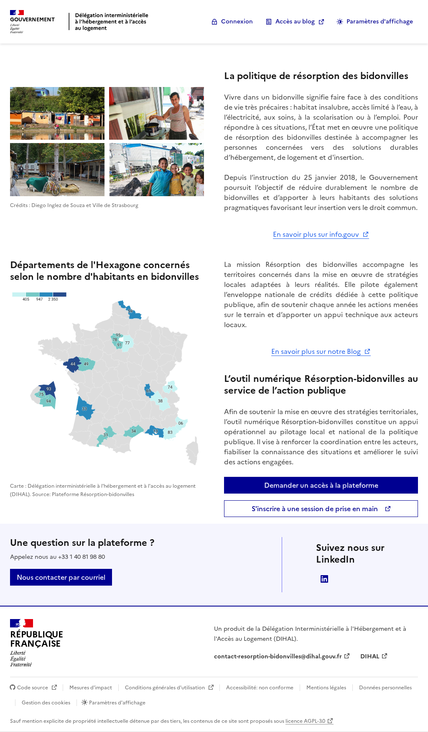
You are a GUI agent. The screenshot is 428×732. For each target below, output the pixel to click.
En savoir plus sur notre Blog (316, 351)
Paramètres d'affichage (379, 21)
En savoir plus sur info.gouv (317, 234)
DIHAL (370, 656)
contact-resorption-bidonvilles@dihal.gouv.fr (278, 656)
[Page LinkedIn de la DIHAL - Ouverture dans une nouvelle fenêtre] (324, 579)
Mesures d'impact (90, 687)
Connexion (237, 21)
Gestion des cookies (45, 702)
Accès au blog (295, 21)
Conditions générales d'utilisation (165, 687)
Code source (32, 687)
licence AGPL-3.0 (305, 721)
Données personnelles (385, 687)
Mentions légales (326, 687)
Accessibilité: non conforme (260, 687)
